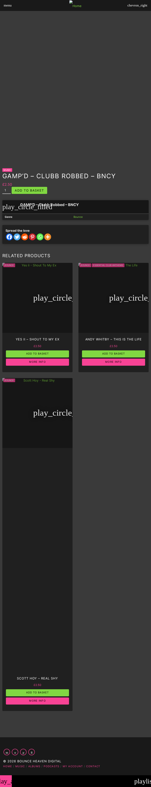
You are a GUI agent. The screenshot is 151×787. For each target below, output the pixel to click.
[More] (47, 236)
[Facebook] (9, 236)
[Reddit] (24, 236)
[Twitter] (17, 236)
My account (73, 766)
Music (7, 170)
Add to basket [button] (37, 353)
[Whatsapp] (40, 236)
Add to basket (29, 190)
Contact (93, 766)
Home (7, 766)
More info (37, 361)
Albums (34, 766)
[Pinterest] (32, 236)
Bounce (78, 216)
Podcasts (51, 766)
